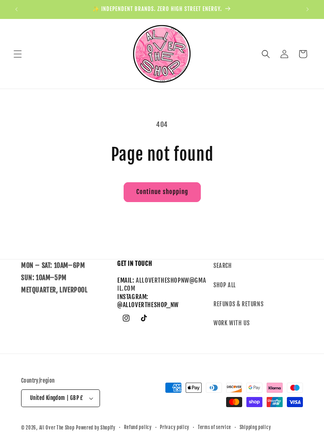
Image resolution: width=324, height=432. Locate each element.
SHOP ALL (224, 285)
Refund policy (138, 427)
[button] (17, 54)
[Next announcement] (307, 9)
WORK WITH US (231, 323)
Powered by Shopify (96, 428)
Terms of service (214, 427)
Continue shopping (162, 192)
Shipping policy (255, 427)
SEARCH (222, 265)
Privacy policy (174, 427)
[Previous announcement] (16, 9)
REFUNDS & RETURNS (238, 304)
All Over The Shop (57, 428)
